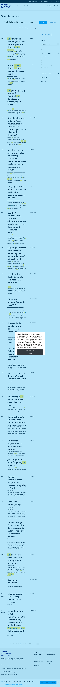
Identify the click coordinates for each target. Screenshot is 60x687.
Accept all (30, 353)
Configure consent (30, 350)
